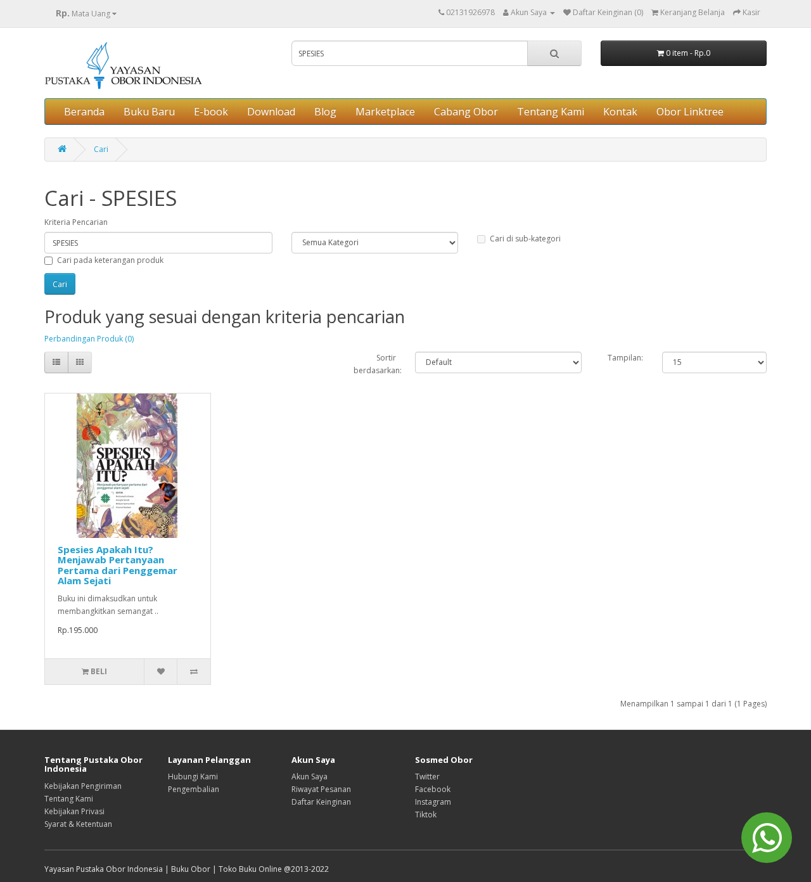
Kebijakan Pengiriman (83, 786)
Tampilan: (625, 357)
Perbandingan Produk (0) (89, 338)
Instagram (433, 801)
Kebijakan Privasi (74, 811)
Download (271, 111)
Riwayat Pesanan (321, 789)
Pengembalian (193, 789)
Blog (325, 111)
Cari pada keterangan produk (110, 260)
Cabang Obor (466, 111)
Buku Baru (149, 111)
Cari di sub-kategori (525, 238)
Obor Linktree (690, 111)
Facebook (432, 789)
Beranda (84, 111)
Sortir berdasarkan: (375, 364)
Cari (101, 149)
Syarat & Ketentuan (78, 824)
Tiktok (426, 814)
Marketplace (385, 111)
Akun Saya (309, 776)
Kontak (620, 111)
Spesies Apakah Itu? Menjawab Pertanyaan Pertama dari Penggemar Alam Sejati (117, 565)
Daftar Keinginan (321, 801)
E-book (211, 111)
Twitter (427, 776)
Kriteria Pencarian (76, 222)
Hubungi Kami (193, 776)
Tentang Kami (550, 111)
